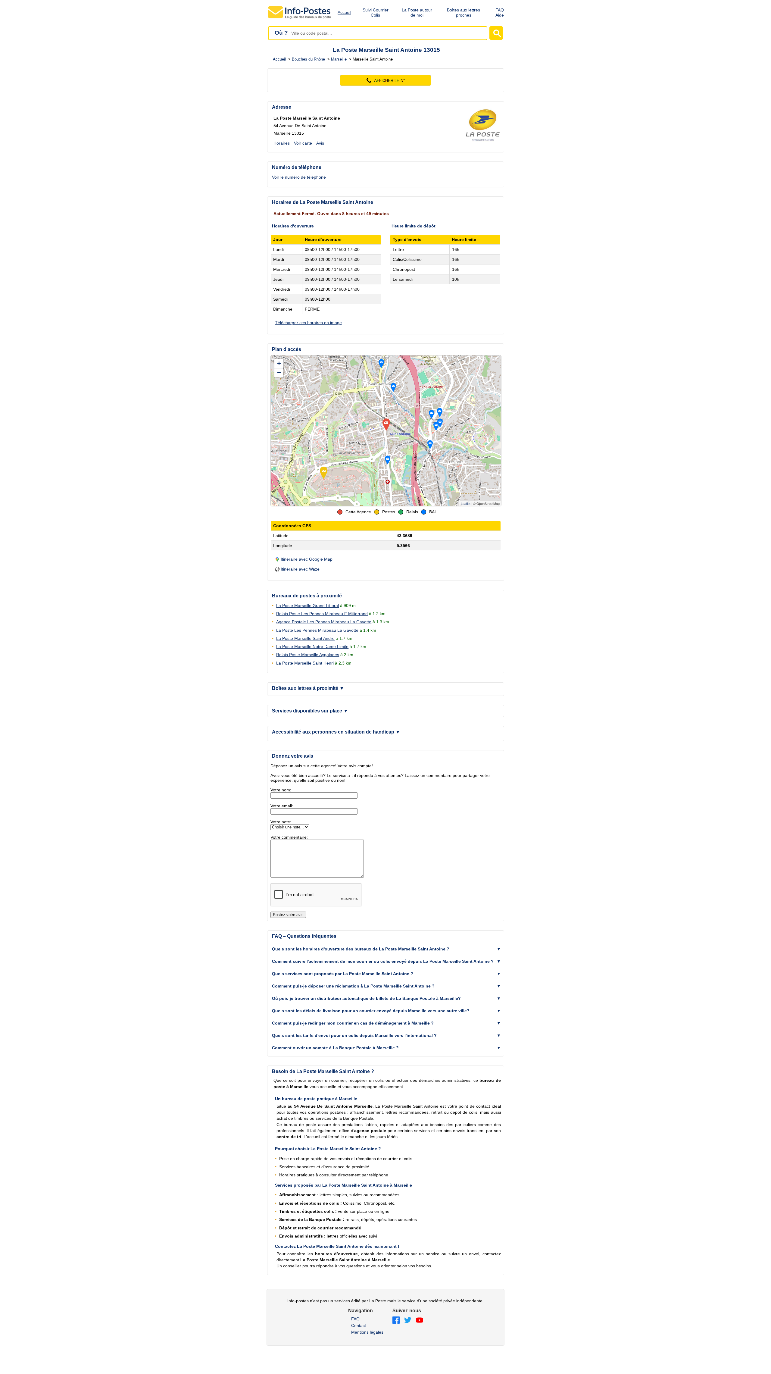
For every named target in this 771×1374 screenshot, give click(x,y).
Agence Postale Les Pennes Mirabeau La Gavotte (323, 621)
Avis (320, 143)
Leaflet (465, 503)
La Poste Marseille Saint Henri (305, 663)
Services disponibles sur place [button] (310, 710)
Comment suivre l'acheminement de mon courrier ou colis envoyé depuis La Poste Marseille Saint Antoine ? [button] (383, 961)
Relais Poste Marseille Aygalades (307, 654)
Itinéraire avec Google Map (306, 559)
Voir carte (303, 143)
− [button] (279, 373)
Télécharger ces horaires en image (308, 322)
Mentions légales (367, 1332)
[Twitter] (407, 1320)
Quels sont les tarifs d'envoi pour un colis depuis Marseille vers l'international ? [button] (354, 1035)
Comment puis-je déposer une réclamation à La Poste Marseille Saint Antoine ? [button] (353, 986)
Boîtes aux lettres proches (463, 12)
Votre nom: (280, 789)
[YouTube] (419, 1320)
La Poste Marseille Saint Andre (305, 638)
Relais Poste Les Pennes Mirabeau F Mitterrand (322, 613)
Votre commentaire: (289, 837)
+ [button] (279, 363)
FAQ (355, 1318)
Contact (358, 1325)
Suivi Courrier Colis (376, 12)
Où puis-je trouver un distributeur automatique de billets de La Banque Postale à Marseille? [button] (366, 998)
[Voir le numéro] (385, 80)
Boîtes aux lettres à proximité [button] (308, 688)
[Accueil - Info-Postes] (300, 18)
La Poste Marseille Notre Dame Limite (312, 646)
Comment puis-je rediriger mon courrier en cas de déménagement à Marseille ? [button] (353, 1023)
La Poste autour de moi (417, 12)
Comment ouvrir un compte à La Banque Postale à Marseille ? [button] (335, 1047)
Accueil (344, 12)
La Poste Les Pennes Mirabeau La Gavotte (317, 630)
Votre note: (280, 821)
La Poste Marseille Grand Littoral (307, 605)
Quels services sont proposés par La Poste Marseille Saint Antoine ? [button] (342, 973)
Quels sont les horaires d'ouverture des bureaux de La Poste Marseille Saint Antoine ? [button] (360, 949)
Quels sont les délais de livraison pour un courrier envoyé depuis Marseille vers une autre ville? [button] (371, 1010)
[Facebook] (396, 1320)
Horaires (281, 143)
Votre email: (281, 805)
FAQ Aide (499, 12)
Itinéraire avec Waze (300, 569)
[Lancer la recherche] (496, 33)
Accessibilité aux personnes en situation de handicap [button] (336, 731)
